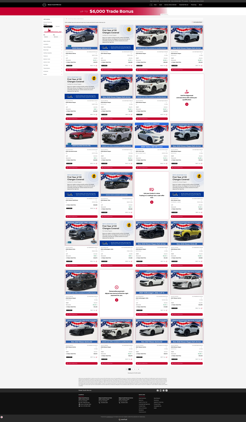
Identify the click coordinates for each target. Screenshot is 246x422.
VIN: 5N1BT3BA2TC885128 (127, 100)
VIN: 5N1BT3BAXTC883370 (162, 100)
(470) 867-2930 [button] (124, 402)
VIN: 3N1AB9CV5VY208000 (162, 345)
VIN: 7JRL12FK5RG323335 (162, 149)
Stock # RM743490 (174, 198)
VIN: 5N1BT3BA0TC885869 (127, 345)
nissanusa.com (142, 412)
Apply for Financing (158, 402)
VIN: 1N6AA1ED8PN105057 (127, 198)
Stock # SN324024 (69, 51)
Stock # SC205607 (69, 198)
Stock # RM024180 (104, 247)
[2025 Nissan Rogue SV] (82, 86)
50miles (131, 153)
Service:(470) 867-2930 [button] (85, 404)
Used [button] (160, 4)
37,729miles (95, 202)
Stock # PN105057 (104, 198)
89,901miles (130, 202)
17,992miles (130, 55)
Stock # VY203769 (174, 296)
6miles (201, 55)
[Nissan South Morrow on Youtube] (160, 390)
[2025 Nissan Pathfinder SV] (82, 184)
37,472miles (200, 202)
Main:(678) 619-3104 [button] (85, 402)
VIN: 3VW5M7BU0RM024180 (127, 247)
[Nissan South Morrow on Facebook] (157, 390)
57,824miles (130, 251)
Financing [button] (193, 4)
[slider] (43, 32)
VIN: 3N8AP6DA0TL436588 (197, 247)
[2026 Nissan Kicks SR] (187, 233)
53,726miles (165, 300)
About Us (141, 400)
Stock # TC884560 (174, 345)
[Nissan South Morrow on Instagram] (163, 390)
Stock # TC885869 (104, 345)
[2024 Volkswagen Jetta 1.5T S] (117, 233)
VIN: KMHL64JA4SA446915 (92, 149)
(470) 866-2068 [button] (104, 402)
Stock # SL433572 (69, 247)
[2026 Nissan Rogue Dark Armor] (187, 37)
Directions (156, 400)
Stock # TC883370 (139, 100)
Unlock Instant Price (72, 69)
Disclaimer (141, 410)
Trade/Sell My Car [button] (183, 4)
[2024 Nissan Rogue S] (117, 37)
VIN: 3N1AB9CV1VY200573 (92, 345)
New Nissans (157, 398)
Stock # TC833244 (104, 149)
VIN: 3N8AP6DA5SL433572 (92, 247)
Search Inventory (151, 5)
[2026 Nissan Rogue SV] (152, 37)
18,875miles (95, 55)
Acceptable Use (157, 406)
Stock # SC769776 (69, 100)
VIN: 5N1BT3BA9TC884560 (197, 345)
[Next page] (141, 369)
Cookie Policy (142, 406)
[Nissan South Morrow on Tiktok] (166, 390)
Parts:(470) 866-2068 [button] (85, 406)
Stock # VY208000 (139, 345)
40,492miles (165, 153)
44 (138, 369)
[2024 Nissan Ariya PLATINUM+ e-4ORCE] (187, 184)
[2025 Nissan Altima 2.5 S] (82, 37)
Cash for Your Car (143, 402)
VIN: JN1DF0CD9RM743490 (197, 198)
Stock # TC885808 (139, 51)
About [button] (200, 4)
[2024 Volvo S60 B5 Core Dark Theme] (152, 135)
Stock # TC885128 (104, 100)
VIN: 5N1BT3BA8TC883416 (197, 51)
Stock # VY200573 (69, 345)
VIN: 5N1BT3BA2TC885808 (162, 51)
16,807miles (95, 104)
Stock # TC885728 (69, 296)
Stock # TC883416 (174, 51)
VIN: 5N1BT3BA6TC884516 (197, 149)
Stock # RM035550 (139, 296)
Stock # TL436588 (174, 247)
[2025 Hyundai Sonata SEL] (82, 135)
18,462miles (95, 251)
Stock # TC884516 (174, 149)
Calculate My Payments (144, 404)
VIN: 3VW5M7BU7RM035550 (162, 296)
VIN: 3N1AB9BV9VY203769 (197, 296)
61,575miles (95, 153)
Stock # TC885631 (139, 247)
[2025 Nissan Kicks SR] (82, 233)
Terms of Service (143, 408)
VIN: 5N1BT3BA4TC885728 (92, 296)
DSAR (155, 408)
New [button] (155, 4)
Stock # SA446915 (69, 149)
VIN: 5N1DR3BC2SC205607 (92, 198)
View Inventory (142, 398)
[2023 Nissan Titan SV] (117, 184)
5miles (201, 300)
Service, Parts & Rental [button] (170, 4)
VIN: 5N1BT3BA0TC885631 (162, 247)
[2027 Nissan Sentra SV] (82, 331)
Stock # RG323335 (139, 149)
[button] (185, 1)
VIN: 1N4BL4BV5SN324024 (92, 51)
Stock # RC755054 (104, 51)
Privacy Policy (157, 404)
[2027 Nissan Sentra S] (187, 282)
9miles (166, 55)
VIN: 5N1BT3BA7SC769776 (92, 100)
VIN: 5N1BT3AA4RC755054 (127, 51)
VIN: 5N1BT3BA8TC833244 (127, 149)
